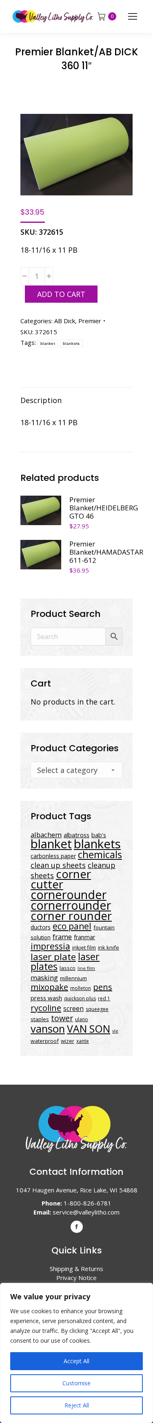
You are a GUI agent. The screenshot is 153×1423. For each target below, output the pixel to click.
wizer (67, 1041)
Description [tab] (41, 400)
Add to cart (61, 294)
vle (115, 1031)
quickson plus (80, 998)
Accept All (76, 1361)
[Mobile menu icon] (132, 16)
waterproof (45, 1041)
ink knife (108, 947)
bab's (98, 835)
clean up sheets (58, 865)
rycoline (46, 1007)
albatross (76, 835)
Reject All (76, 1405)
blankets (71, 343)
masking (44, 977)
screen (73, 1008)
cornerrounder (71, 905)
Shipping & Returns (76, 1268)
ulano (81, 1019)
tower (62, 1018)
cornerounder (68, 894)
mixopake (49, 986)
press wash (46, 998)
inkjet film (84, 947)
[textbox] (67, 770)
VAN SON (88, 1029)
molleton (80, 988)
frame (62, 936)
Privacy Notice (76, 1277)
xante (82, 1041)
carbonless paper (53, 856)
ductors (41, 927)
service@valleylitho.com (86, 1212)
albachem (46, 834)
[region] (76, 1353)
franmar (84, 937)
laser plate (53, 956)
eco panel (72, 926)
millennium (73, 978)
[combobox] (76, 770)
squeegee (97, 1009)
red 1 (104, 998)
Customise (76, 1383)
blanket (47, 343)
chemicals (100, 854)
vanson (48, 1029)
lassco (67, 968)
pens (102, 986)
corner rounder (71, 915)
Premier (89, 321)
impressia (50, 946)
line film (86, 968)
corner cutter (61, 879)
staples (40, 1019)
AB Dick (64, 321)
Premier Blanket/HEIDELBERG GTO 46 (103, 508)
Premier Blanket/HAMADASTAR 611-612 (106, 552)
